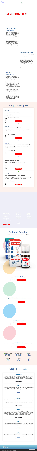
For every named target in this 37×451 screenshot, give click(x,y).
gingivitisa (27, 56)
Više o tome (14, 450)
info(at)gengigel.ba (6, 447)
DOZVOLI (32, 449)
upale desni (22, 56)
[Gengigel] (2, 1)
